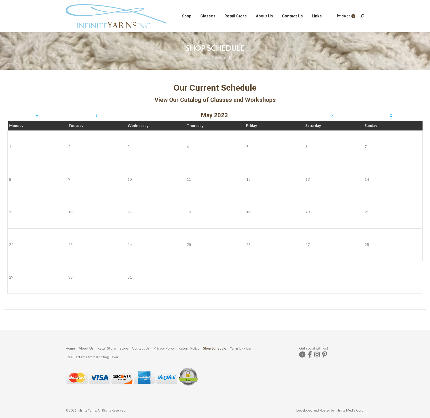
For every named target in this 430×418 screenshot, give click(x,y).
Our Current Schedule (215, 88)
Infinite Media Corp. (349, 410)
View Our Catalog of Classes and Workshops (215, 99)
